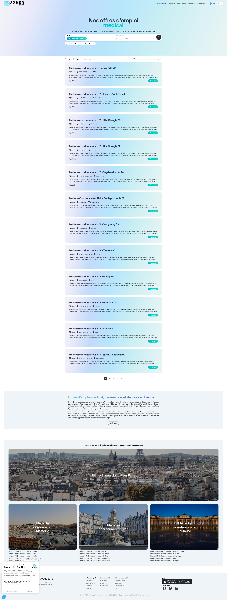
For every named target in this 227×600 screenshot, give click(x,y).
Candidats (171, 3)
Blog (116, 588)
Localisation (119, 36)
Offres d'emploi (161, 3)
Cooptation (118, 583)
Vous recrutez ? (120, 580)
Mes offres (103, 583)
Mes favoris (104, 585)
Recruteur (191, 3)
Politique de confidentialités (126, 595)
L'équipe (88, 588)
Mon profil (103, 580)
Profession (70, 36)
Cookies (138, 595)
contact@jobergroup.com (44, 584)
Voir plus (153, 81)
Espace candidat (105, 578)
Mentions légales (108, 595)
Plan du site (145, 595)
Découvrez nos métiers (122, 578)
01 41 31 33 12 (48, 582)
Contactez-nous (120, 585)
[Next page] (126, 378)
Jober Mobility (181, 3)
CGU (115, 595)
